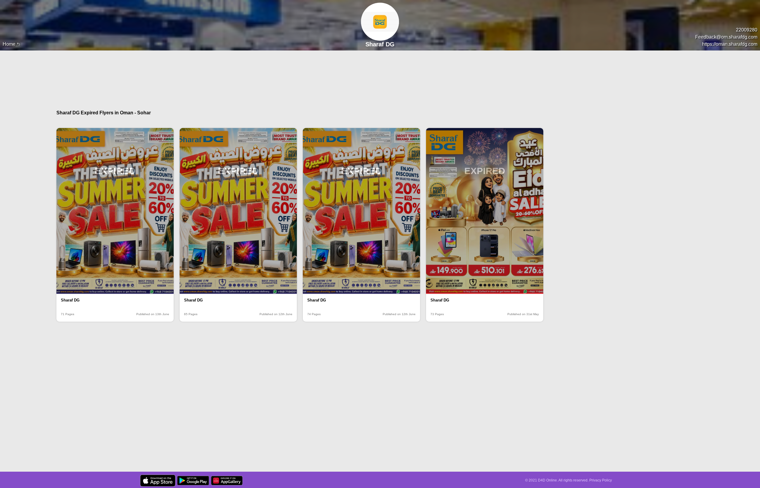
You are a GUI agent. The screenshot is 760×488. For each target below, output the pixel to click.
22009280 (746, 29)
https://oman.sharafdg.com (729, 44)
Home (10, 44)
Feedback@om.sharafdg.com (726, 37)
